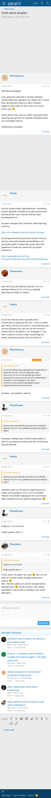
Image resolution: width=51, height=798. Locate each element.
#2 (48, 204)
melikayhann (14, 678)
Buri (10, 693)
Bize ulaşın (6, 795)
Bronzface (13, 708)
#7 (48, 467)
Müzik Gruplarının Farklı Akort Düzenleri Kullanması (24, 673)
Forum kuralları (19, 795)
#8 (48, 521)
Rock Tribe (13, 645)
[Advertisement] (25, 45)
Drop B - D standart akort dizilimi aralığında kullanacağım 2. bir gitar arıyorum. (26, 657)
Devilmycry (10, 17)
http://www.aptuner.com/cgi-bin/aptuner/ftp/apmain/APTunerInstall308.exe (24, 257)
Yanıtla (46, 131)
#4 (48, 315)
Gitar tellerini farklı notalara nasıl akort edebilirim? (25, 703)
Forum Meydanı (26, 678)
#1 (48, 86)
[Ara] (47, 3)
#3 (48, 281)
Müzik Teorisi (23, 645)
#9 (48, 554)
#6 (48, 416)
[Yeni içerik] (42, 3)
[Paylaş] (44, 86)
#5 (48, 360)
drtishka (12, 663)
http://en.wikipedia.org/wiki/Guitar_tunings (22, 232)
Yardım (31, 795)
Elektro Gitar (21, 663)
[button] (2, 791)
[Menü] (4, 3)
